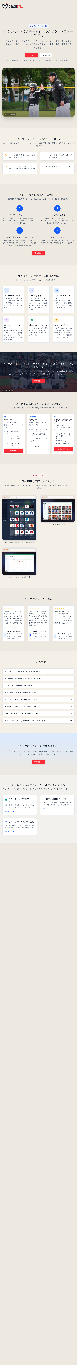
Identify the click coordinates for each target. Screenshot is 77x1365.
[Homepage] (12, 5)
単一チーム (13, 450)
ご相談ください (63, 449)
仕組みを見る (45, 55)
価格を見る (38, 446)
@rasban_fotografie (10, 114)
